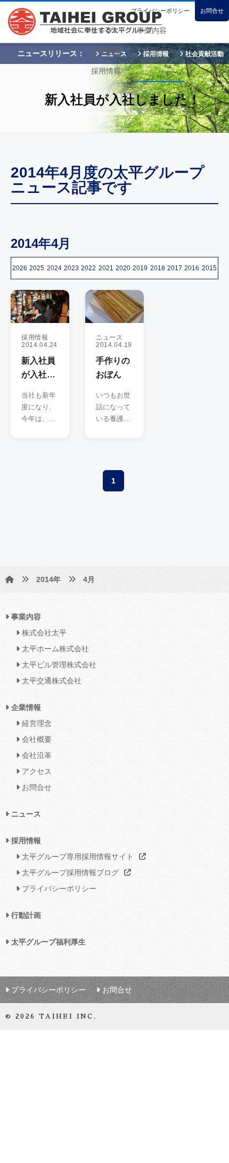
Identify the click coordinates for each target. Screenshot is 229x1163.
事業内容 (152, 30)
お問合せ (212, 10)
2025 (36, 268)
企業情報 (106, 50)
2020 (123, 268)
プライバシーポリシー (160, 10)
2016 (191, 268)
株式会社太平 (43, 632)
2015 (209, 268)
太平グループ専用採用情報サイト (77, 856)
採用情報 (106, 71)
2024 (54, 268)
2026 (19, 268)
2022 (88, 268)
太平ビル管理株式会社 (58, 664)
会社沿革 (36, 755)
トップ (102, 30)
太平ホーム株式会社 (54, 648)
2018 (157, 268)
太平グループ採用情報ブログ (69, 872)
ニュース (159, 50)
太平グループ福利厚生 (47, 942)
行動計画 (25, 915)
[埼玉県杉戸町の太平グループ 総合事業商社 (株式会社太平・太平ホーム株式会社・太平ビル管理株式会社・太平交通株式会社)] (9, 579)
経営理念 (36, 723)
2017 (174, 268)
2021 (106, 268)
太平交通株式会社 (50, 680)
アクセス (36, 771)
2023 (71, 268)
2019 (140, 268)
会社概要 (36, 739)
